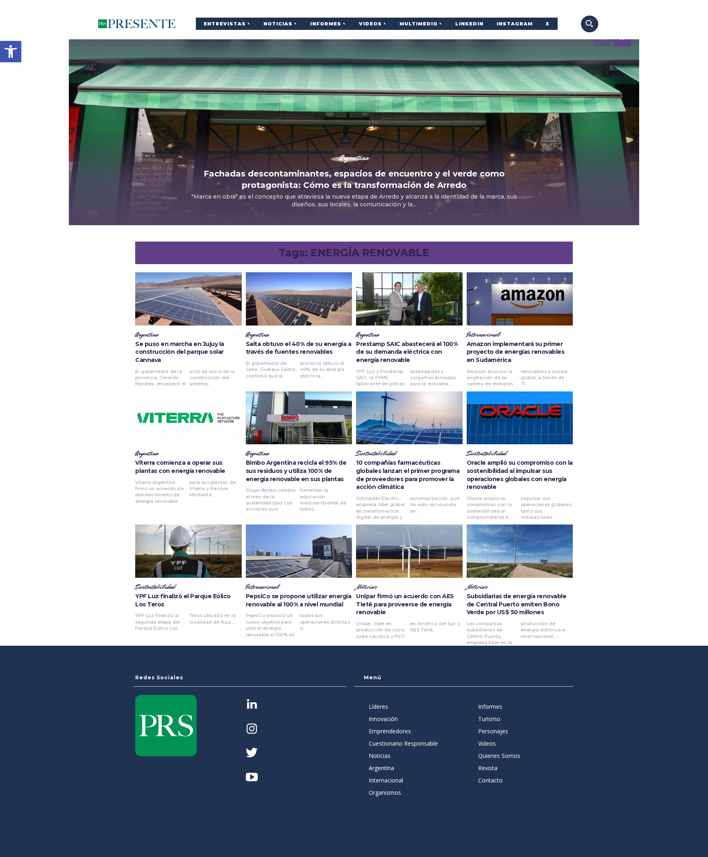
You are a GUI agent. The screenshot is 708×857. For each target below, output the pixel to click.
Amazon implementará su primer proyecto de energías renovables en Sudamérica (516, 352)
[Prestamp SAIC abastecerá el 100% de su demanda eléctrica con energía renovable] (409, 299)
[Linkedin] (252, 705)
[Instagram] (252, 729)
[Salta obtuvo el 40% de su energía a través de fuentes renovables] (299, 299)
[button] (10, 51)
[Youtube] (252, 778)
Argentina (354, 158)
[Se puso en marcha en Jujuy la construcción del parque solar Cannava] (188, 299)
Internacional (483, 335)
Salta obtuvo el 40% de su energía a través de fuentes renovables (299, 348)
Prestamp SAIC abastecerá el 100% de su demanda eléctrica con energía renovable (407, 352)
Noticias (366, 587)
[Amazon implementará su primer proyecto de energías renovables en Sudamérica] (520, 299)
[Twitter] (252, 754)
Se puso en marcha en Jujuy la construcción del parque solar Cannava (179, 352)
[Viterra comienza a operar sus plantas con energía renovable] (188, 418)
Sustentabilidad (376, 453)
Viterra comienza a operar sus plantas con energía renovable (180, 467)
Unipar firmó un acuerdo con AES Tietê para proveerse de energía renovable (405, 604)
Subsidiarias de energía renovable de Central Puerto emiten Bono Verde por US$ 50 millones (517, 604)
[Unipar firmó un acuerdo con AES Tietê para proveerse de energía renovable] (409, 551)
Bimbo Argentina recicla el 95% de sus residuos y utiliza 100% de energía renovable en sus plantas (296, 470)
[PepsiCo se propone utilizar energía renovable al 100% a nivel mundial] (299, 551)
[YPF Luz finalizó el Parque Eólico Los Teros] (188, 551)
